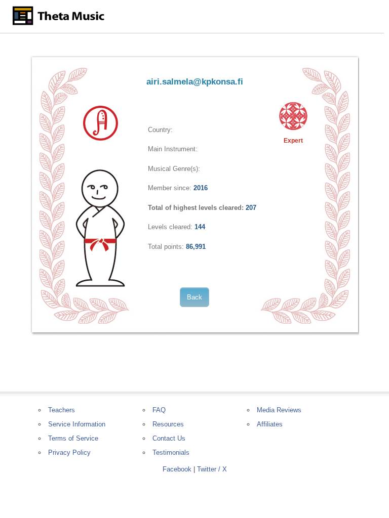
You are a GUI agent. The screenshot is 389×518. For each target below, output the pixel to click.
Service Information (76, 424)
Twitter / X (212, 469)
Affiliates (270, 424)
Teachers (61, 410)
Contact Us (168, 438)
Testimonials (170, 452)
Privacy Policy (69, 452)
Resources (168, 424)
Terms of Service (73, 438)
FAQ (159, 410)
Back (194, 297)
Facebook (177, 469)
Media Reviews (279, 410)
